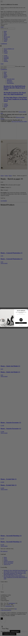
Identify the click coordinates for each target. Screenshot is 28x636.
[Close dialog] (27, 309)
